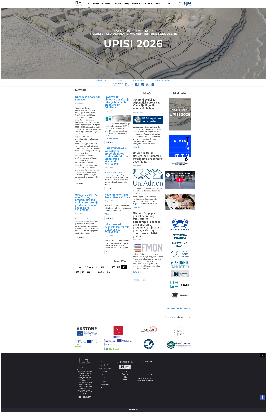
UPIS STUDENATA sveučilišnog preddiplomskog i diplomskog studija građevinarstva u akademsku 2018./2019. (86, 202)
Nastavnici (136, 4)
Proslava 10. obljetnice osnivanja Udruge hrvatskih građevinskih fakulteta (117, 102)
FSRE (143, 380)
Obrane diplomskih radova (178, 308)
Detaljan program (111, 138)
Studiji (126, 4)
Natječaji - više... (140, 280)
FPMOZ (139, 380)
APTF (142, 378)
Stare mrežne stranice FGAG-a (145, 362)
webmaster (133, 409)
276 (107, 267)
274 (97, 267)
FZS (146, 380)
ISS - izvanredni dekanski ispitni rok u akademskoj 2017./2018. (117, 228)
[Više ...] (164, 4)
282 (88, 272)
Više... (107, 214)
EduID (104, 378)
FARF (148, 378)
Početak (79, 267)
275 (102, 267)
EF (145, 378)
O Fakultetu (106, 4)
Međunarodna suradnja (105, 368)
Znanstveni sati (105, 387)
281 (83, 272)
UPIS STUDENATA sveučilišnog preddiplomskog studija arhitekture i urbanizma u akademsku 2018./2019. (117, 156)
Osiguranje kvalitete (104, 365)
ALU (139, 378)
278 (118, 267)
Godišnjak (105, 374)
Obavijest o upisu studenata (114, 172)
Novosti (96, 4)
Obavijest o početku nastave (87, 98)
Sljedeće (101, 272)
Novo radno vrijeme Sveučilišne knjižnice (117, 196)
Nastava (118, 4)
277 (113, 267)
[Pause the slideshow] (259, 43)
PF (152, 380)
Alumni (105, 371)
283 (94, 272)
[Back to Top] (262, 355)
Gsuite (105, 381)
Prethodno (89, 267)
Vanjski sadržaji (105, 384)
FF (151, 378)
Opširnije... (136, 147)
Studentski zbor (105, 361)
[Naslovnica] (89, 4)
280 (77, 272)
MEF (149, 380)
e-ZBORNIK (147, 4)
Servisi (157, 4)
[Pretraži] (169, 4)
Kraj (108, 272)
